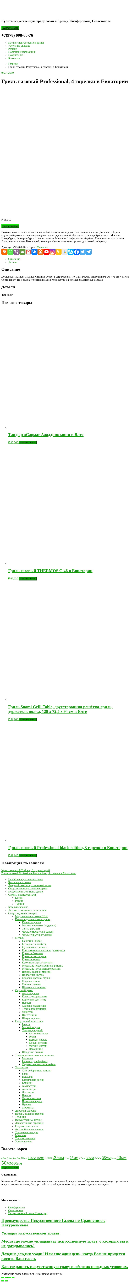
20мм (58, 1157)
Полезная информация (21, 51)
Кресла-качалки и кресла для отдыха (43, 950)
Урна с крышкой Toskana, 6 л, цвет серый (25, 870)
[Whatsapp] (10, 252)
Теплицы (20, 1116)
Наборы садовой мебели (36, 971)
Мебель (19, 937)
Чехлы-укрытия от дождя (37, 934)
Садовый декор (24, 990)
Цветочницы (29, 1015)
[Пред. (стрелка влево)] (2, 1280)
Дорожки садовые (25, 1110)
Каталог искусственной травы (26, 42)
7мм (18, 1158)
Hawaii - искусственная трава (25, 879)
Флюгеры (27, 1011)
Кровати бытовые (32, 953)
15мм (40, 1158)
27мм (82, 1158)
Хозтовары (21, 1067)
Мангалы (42, 247)
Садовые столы (31, 981)
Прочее (26, 1104)
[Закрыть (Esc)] (13, 1277)
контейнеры (29, 1089)
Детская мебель (38, 1039)
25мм (74, 1157)
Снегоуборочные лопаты (36, 1070)
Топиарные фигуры (26, 1132)
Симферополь (16, 1207)
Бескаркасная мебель (34, 944)
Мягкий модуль (31, 1027)
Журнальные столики (34, 947)
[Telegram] (89, 252)
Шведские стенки (32, 1052)
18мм (48, 1158)
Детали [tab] (12, 262)
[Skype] (71, 252)
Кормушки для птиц (34, 999)
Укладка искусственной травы (30, 1233)
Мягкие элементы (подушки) (39, 925)
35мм (106, 1157)
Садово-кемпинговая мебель (39, 1064)
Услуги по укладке (19, 45)
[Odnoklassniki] (40, 252)
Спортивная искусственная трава (27, 888)
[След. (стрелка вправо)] (6, 1280)
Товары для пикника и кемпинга (34, 1055)
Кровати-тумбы (31, 959)
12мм (32, 1158)
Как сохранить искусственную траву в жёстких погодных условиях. (64, 1266)
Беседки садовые (18, 907)
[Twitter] (83, 252)
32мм (98, 1158)
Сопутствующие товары (22, 913)
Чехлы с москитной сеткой (37, 931)
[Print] (4, 252)
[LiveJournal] (65, 252)
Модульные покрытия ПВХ (31, 916)
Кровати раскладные (34, 956)
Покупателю (15, 54)
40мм (121, 1157)
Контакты (14, 58)
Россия (19, 900)
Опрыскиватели (31, 1098)
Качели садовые (31, 922)
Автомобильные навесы (29, 1129)
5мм (14, 1158)
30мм (90, 1158)
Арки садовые (30, 993)
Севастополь (15, 1210)
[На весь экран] (6, 1277)
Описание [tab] (14, 258)
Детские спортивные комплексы (27, 910)
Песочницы (36, 1048)
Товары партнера (25, 1138)
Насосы (26, 1095)
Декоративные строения (29, 1123)
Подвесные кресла (33, 974)
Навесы (26, 1002)
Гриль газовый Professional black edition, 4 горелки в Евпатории (38, 873)
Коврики (27, 1082)
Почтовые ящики (32, 1101)
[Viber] (16, 252)
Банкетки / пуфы (32, 940)
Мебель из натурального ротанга (41, 968)
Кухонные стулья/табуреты (37, 962)
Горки (32, 1036)
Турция (19, 903)
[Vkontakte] (34, 252)
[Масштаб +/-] (2, 1277)
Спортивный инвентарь (29, 1021)
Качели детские (38, 1042)
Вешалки (27, 1076)
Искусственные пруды (28, 1119)
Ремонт (12, 48)
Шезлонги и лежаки (34, 987)
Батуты (26, 1024)
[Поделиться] (9, 1277)
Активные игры (38, 1033)
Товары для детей (32, 1030)
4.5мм (3, 1158)
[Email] (22, 252)
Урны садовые (23, 1141)
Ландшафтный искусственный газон (29, 885)
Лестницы (28, 1092)
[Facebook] (77, 252)
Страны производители (22, 894)
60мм (17, 1163)
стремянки (28, 1107)
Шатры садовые (31, 1018)
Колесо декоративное (34, 996)
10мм (24, 1158)
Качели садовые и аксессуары (32, 919)
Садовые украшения (34, 1005)
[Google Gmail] (28, 252)
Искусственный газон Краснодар (27, 1213)
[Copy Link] (59, 252)
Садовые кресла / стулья (36, 977)
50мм (7, 1163)
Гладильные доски (33, 1079)
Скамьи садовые (31, 984)
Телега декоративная (34, 1008)
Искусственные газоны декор (25, 891)
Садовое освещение (26, 1126)
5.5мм (9, 1158)
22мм (67, 1158)
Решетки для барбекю (34, 1061)
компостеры (29, 1085)
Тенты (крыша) (31, 928)
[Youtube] (46, 252)
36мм (113, 1158)
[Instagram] (53, 252)
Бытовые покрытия (19, 882)
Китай (19, 897)
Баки (25, 1073)
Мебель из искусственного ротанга (42, 965)
